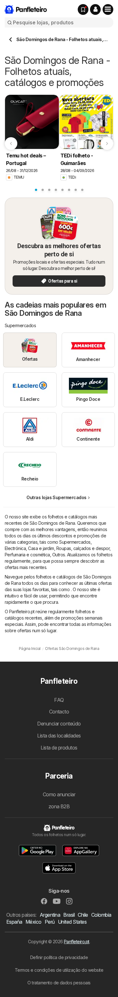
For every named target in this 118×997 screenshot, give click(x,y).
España (14, 922)
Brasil (69, 915)
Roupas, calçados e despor (83, 548)
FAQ (59, 700)
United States (72, 922)
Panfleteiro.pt (76, 941)
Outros (58, 554)
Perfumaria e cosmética (27, 554)
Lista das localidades (59, 735)
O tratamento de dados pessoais (59, 982)
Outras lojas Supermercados (56, 497)
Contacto (59, 711)
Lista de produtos (59, 747)
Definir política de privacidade (59, 957)
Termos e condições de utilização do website (59, 970)
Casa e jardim (41, 548)
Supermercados (74, 542)
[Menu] (108, 9)
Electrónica (15, 548)
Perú (50, 922)
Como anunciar (59, 794)
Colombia (101, 915)
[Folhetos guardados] (83, 9)
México (33, 922)
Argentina (50, 915)
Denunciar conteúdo (59, 723)
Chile (83, 915)
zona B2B (59, 806)
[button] (95, 9)
